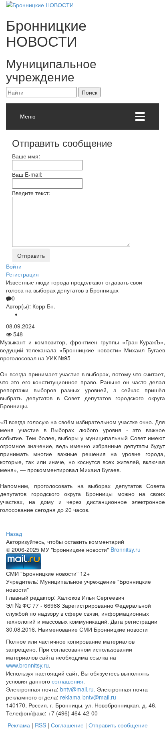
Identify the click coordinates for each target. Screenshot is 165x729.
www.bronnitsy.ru (27, 665)
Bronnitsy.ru (126, 549)
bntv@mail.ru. (77, 689)
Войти (14, 266)
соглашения (67, 681)
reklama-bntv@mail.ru (88, 697)
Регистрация (22, 274)
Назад (14, 533)
